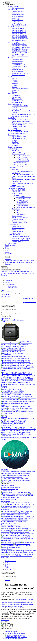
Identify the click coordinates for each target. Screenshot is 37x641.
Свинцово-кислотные (19, 162)
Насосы (14, 87)
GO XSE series (16, 97)
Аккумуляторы (13, 149)
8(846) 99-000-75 (6, 294)
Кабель (14, 140)
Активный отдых (14, 235)
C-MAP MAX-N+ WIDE (20, 106)
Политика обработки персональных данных (19, 262)
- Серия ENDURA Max (23, 197)
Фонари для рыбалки (19, 126)
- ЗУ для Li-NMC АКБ (23, 155)
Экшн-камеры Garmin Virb (20, 240)
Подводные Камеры (14, 130)
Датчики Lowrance (18, 14)
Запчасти (15, 82)
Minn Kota (15, 195)
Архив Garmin (16, 226)
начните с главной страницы (24, 599)
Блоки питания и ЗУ (18, 154)
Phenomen (15, 169)
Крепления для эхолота (15, 147)
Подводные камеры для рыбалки (22, 123)
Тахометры (15, 90)
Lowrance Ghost (17, 193)
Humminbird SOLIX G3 (19, 37)
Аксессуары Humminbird (20, 39)
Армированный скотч (19, 137)
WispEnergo (16, 173)
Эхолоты (15, 128)
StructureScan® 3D (18, 11)
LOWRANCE (12, 9)
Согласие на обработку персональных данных (19, 260)
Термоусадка (16, 145)
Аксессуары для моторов (20, 217)
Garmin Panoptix (17, 63)
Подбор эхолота (13, 6)
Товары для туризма (18, 124)
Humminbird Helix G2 (19, 30)
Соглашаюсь (5, 620)
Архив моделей (13, 224)
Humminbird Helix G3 (19, 32)
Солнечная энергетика (19, 164)
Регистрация (12, 288)
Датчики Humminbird (19, 40)
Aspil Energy (12, 167)
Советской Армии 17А (28, 298)
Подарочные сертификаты (20, 88)
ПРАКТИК (11, 118)
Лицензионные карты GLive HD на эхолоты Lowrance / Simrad (23, 115)
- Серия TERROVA (22, 202)
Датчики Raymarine (18, 54)
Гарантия (8, 259)
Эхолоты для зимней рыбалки (18, 131)
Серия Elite (15, 18)
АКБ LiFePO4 (16, 152)
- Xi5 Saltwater (20, 214)
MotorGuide (16, 209)
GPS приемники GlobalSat (20, 236)
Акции (7, 252)
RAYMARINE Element (19, 51)
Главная (7, 580)
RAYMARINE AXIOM (19, 45)
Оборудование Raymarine (20, 56)
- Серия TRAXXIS (22, 204)
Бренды (7, 247)
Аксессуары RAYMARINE (21, 52)
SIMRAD (11, 94)
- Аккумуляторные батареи (24, 171)
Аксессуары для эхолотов (20, 119)
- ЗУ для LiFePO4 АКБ (23, 157)
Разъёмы (15, 142)
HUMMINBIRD (13, 27)
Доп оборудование (18, 16)
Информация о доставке (18, 604)
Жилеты (14, 80)
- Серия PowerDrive (22, 200)
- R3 (17, 210)
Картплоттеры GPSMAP (20, 73)
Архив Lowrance (17, 229)
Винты (14, 78)
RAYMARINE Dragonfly (20, 49)
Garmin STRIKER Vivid (19, 66)
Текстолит (15, 143)
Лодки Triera (12, 243)
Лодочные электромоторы (16, 188)
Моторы (14, 85)
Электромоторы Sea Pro (20, 222)
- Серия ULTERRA (22, 205)
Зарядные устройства (19, 219)
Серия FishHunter (17, 20)
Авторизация (12, 286)
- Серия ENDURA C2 (23, 198)
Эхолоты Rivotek (17, 241)
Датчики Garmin (17, 69)
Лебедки (15, 83)
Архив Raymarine (17, 231)
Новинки (8, 248)
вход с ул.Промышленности (29, 302)
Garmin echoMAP (17, 59)
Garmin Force (16, 192)
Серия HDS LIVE (18, 21)
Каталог (6, 316)
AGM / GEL (16, 150)
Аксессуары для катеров (16, 186)
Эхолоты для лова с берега (17, 133)
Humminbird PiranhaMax (20, 35)
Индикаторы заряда (18, 138)
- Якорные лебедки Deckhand (25, 207)
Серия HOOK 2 (17, 23)
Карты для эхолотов (14, 104)
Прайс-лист (8, 253)
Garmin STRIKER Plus (19, 64)
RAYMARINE (13, 42)
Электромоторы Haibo (19, 221)
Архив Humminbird (18, 228)
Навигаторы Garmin (18, 75)
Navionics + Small (17, 109)
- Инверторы (20, 166)
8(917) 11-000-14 (6, 296)
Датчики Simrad (17, 102)
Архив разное (16, 233)
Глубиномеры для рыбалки (21, 121)
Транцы (14, 92)
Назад (7, 2)
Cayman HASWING (18, 190)
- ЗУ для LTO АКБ (22, 159)
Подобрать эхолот (18, 8)
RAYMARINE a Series (19, 44)
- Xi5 (17, 212)
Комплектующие (13, 135)
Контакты (8, 264)
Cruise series (16, 95)
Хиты (6, 250)
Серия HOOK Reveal (19, 25)
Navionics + (15, 107)
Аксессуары (16, 13)
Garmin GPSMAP (17, 61)
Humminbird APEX (18, 28)
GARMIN (11, 57)
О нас (8, 604)
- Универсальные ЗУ (22, 161)
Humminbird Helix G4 (19, 33)
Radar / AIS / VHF (18, 100)
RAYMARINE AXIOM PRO (21, 47)
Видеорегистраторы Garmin (21, 238)
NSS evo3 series (17, 99)
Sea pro (10, 76)
